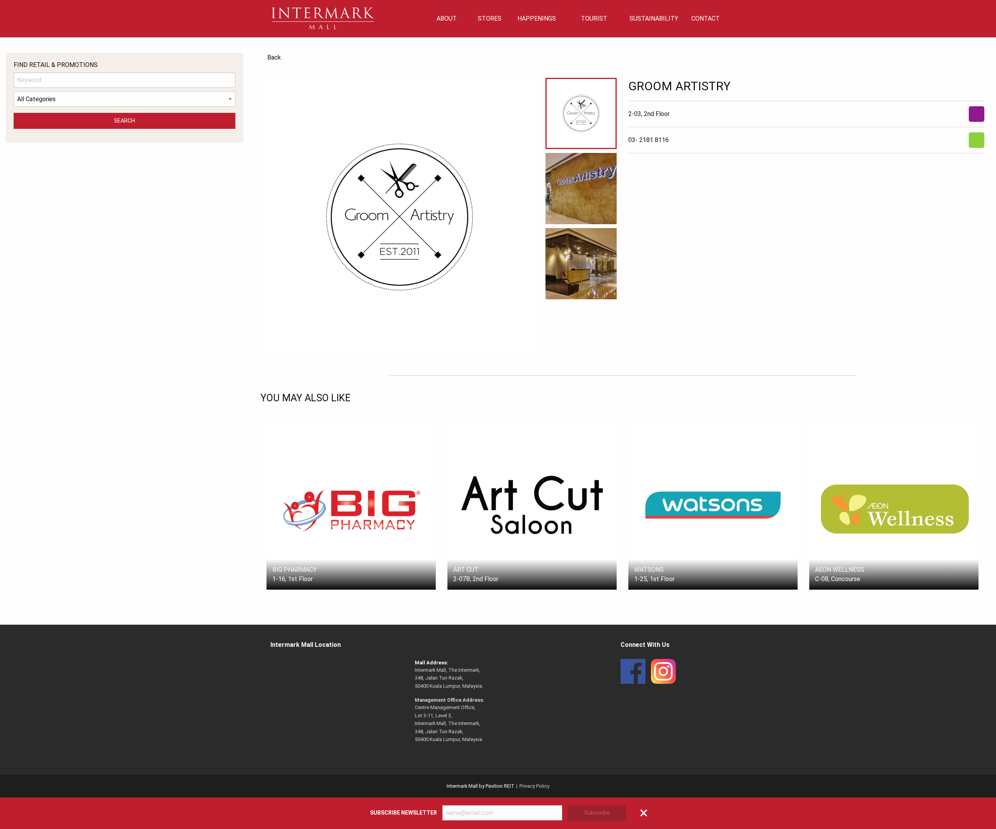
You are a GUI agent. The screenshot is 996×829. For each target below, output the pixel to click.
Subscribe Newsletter (403, 813)
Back (274, 57)
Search (124, 121)
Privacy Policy (534, 786)
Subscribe (597, 813)
